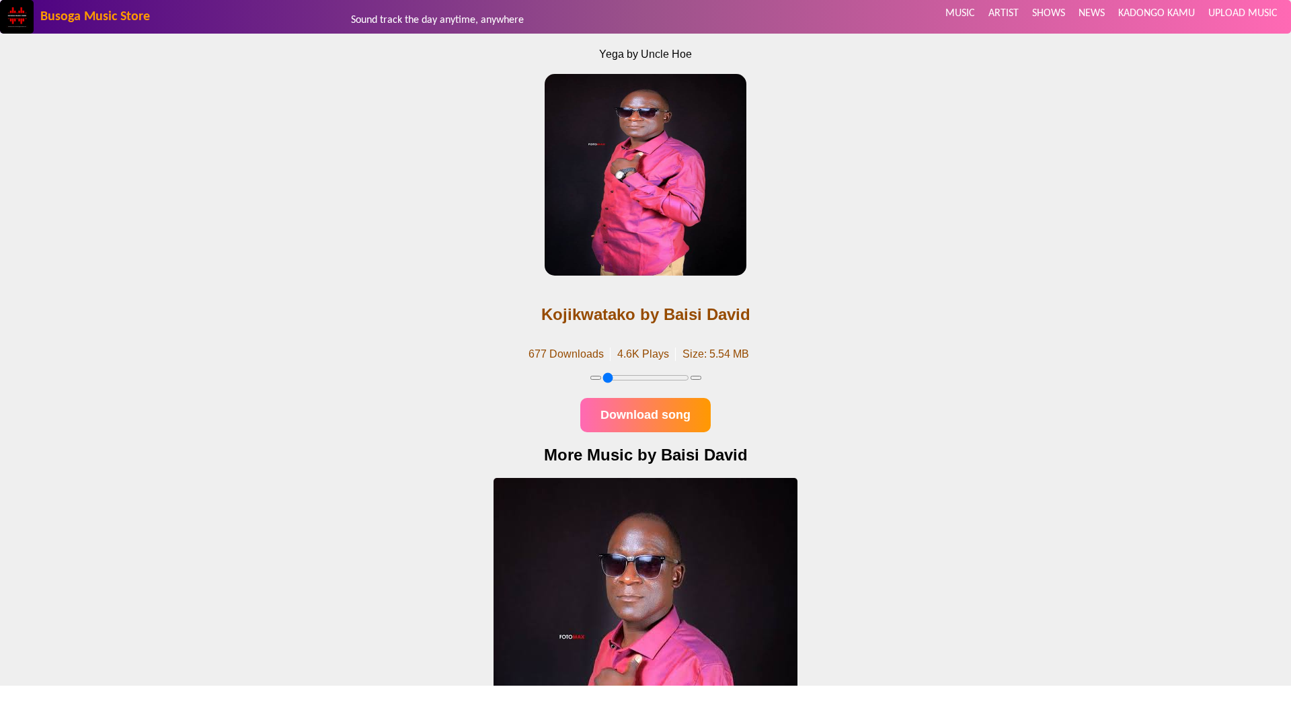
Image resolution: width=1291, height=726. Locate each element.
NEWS (1092, 13)
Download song (645, 414)
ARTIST (1003, 13)
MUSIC (960, 13)
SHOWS (1048, 13)
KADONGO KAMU (1156, 13)
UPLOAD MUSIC (1243, 13)
